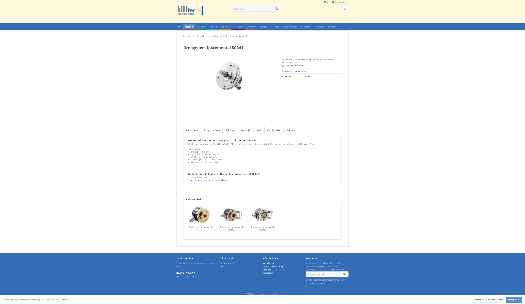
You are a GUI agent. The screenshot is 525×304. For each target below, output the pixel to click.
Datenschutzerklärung (272, 266)
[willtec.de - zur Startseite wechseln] (190, 10)
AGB (221, 266)
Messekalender (269, 263)
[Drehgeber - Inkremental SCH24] (200, 214)
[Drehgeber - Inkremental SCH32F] (231, 214)
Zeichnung (231, 130)
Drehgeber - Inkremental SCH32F (231, 228)
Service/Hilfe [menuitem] (340, 2)
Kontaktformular (226, 263)
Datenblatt (246, 130)
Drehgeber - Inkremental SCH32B (262, 228)
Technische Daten (212, 130)
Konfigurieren (514, 299)
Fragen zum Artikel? (198, 177)
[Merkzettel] (345, 9)
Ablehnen (479, 299)
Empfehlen (303, 71)
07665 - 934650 (185, 273)
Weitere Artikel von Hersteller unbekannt (208, 180)
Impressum (267, 273)
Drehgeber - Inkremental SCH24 (200, 228)
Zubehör (291, 130)
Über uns (266, 269)
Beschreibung (192, 130)
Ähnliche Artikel (193, 199)
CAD (259, 130)
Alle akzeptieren (495, 299)
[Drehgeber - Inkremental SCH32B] (262, 214)
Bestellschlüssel (274, 130)
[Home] (179, 27)
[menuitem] (256, 9)
